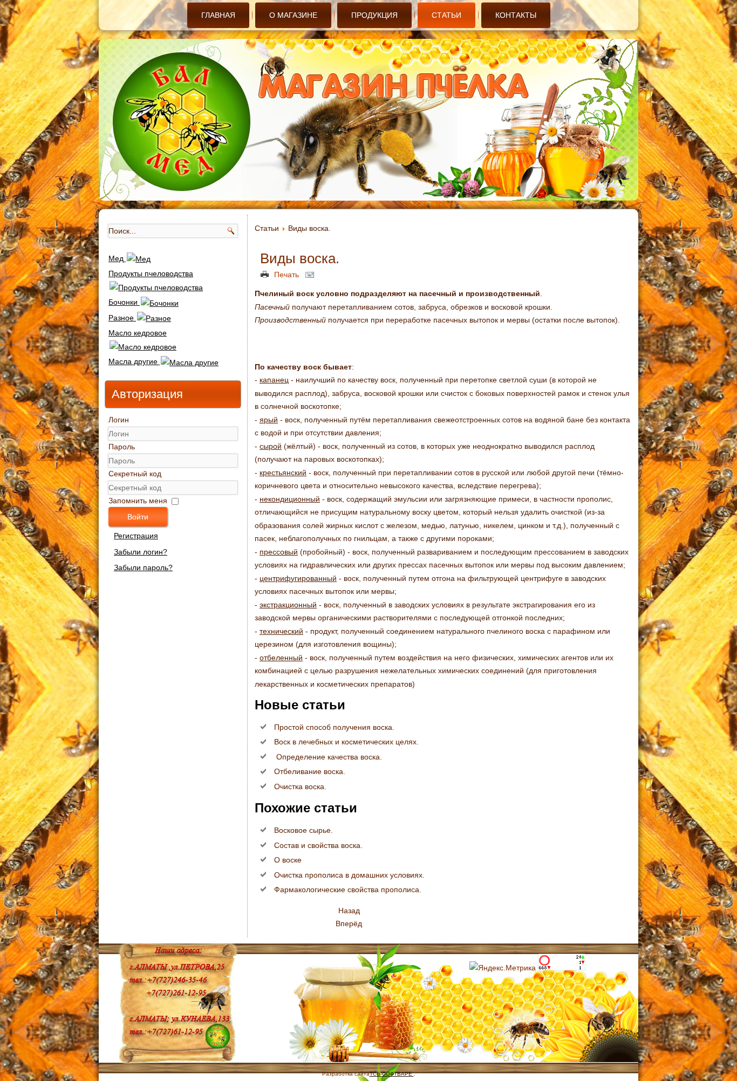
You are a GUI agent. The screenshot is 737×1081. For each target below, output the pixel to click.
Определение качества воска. (328, 756)
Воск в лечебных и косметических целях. (346, 741)
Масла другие (134, 361)
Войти (137, 516)
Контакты (515, 15)
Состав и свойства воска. (318, 845)
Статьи (446, 15)
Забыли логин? (140, 552)
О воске (288, 860)
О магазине (293, 15)
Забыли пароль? (143, 567)
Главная (218, 15)
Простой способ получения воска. (334, 727)
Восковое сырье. (303, 830)
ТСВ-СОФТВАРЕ (392, 1074)
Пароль (121, 446)
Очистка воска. (300, 786)
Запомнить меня (137, 500)
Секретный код (134, 473)
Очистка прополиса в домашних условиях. (349, 875)
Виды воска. (299, 258)
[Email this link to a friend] (311, 274)
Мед (117, 258)
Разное (122, 317)
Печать (286, 274)
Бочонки (124, 302)
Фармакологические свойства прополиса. (347, 889)
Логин (118, 419)
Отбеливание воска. (309, 771)
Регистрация (136, 535)
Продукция (374, 15)
